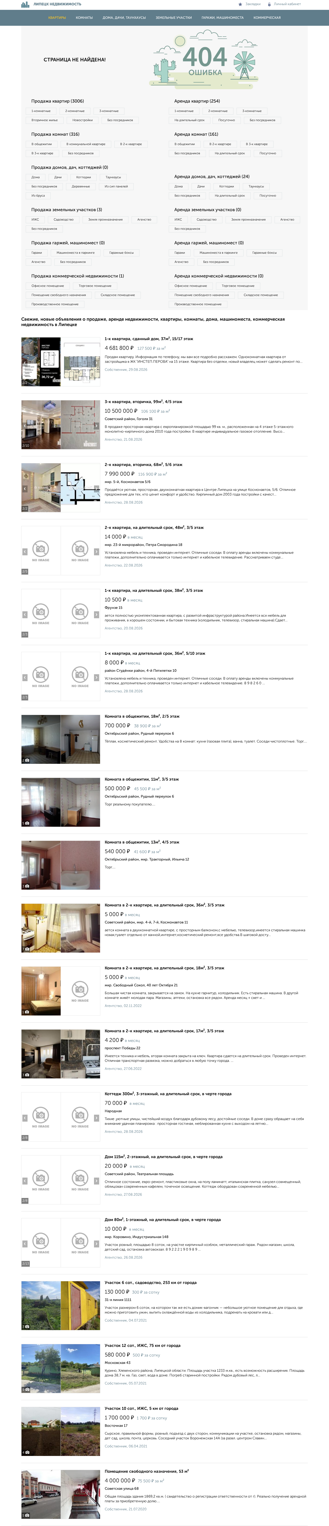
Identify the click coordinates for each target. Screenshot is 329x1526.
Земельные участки (174, 17)
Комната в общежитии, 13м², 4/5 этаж (142, 842)
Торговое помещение (95, 286)
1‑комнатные (41, 111)
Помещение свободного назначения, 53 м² (147, 1472)
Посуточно (226, 120)
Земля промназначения (105, 219)
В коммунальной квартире (85, 144)
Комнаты (84, 17)
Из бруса (38, 195)
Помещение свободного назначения (59, 295)
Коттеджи (83, 177)
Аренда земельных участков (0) (207, 210)
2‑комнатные (75, 111)
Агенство (144, 219)
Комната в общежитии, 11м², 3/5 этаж (142, 779)
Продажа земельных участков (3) (66, 210)
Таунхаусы (113, 177)
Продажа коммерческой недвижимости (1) (77, 276)
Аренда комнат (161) (196, 134)
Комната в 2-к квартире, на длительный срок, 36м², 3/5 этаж (164, 905)
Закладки (253, 4)
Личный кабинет (287, 4)
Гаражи (37, 252)
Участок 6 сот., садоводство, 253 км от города (151, 1283)
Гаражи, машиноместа (223, 17)
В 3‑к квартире (42, 153)
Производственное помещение (55, 304)
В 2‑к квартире (131, 144)
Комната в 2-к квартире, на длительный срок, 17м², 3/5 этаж (164, 1031)
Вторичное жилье (45, 120)
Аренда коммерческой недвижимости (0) (218, 276)
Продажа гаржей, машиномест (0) (68, 243)
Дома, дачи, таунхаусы (124, 17)
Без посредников (120, 120)
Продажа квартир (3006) (57, 101)
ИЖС (35, 219)
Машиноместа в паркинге (76, 252)
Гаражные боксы (121, 252)
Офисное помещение (48, 286)
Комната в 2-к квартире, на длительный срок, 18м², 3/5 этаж (164, 968)
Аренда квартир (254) (197, 101)
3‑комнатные (109, 111)
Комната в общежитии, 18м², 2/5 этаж (142, 717)
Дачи (58, 177)
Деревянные (81, 186)
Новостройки (83, 120)
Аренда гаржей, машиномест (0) (209, 243)
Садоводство (64, 219)
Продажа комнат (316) (55, 134)
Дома (36, 177)
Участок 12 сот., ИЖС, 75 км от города (143, 1346)
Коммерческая (267, 17)
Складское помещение (118, 295)
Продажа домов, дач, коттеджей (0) (69, 167)
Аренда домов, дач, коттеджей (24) (212, 177)
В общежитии (42, 144)
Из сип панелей (116, 186)
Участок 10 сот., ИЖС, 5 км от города (141, 1409)
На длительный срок (190, 120)
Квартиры (57, 17)
